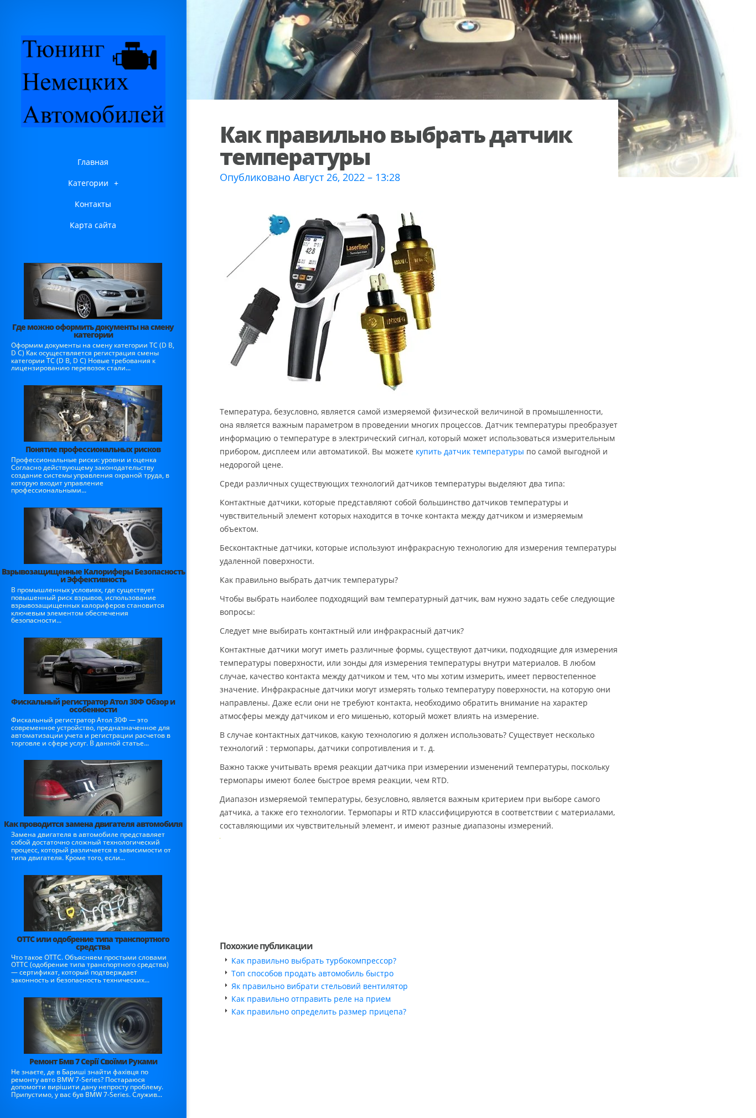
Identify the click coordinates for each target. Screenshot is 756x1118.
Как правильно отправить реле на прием (311, 998)
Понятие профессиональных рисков (92, 449)
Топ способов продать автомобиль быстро (312, 973)
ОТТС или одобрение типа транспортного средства (93, 943)
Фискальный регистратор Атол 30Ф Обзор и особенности (93, 705)
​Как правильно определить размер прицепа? (318, 1011)
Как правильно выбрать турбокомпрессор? (313, 960)
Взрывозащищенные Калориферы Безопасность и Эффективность (93, 575)
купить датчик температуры (470, 451)
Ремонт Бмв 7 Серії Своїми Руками (93, 1061)
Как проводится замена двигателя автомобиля (93, 824)
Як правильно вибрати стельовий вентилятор (319, 986)
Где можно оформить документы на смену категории (93, 331)
